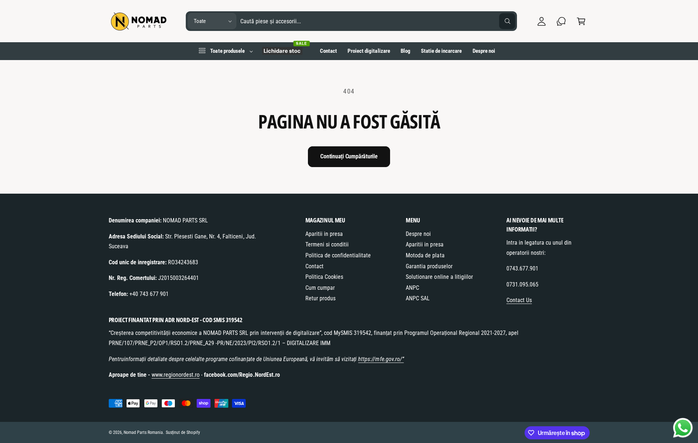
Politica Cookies (324, 276)
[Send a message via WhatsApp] (682, 427)
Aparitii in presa (324, 233)
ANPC (412, 287)
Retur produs (320, 298)
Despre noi (418, 233)
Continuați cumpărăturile (348, 156)
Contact (314, 266)
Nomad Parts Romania (143, 432)
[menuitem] (225, 51)
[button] (581, 21)
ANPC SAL (418, 298)
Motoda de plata (425, 255)
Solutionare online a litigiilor (439, 276)
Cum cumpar (320, 287)
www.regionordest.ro (176, 374)
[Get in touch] (561, 21)
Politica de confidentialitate (338, 255)
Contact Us (519, 300)
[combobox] (377, 21)
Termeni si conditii (327, 244)
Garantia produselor (429, 266)
